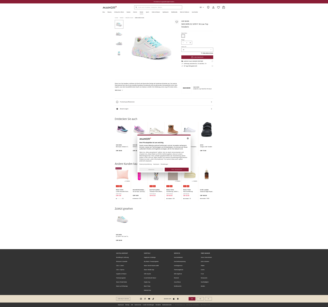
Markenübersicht (166, 304)
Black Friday (147, 286)
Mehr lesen (118, 90)
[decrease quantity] (183, 43)
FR (200, 298)
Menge (182, 39)
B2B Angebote (178, 273)
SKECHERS (196, 87)
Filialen (202, 265)
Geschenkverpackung (180, 261)
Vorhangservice (178, 265)
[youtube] (149, 298)
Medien (203, 286)
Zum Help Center (123, 298)
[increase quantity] (190, 43)
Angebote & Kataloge (150, 257)
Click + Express (120, 269)
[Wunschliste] (177, 22)
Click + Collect (120, 265)
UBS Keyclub (147, 273)
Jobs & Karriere (205, 261)
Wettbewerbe (177, 286)
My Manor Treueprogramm (151, 261)
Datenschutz (137, 304)
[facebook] (145, 298)
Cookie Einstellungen (148, 304)
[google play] (178, 298)
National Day (147, 290)
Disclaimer (158, 304)
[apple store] (173, 298)
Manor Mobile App (149, 269)
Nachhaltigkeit (205, 282)
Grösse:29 (183, 46)
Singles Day (147, 282)
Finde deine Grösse (208, 53)
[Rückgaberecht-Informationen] (212, 66)
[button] (104, 12)
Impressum (121, 304)
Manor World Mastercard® (151, 265)
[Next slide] (207, 139)
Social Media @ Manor (150, 278)
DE (201, 7)
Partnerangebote (178, 269)
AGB (132, 304)
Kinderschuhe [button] (129, 17)
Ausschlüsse (177, 282)
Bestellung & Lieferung (122, 257)
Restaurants (204, 278)
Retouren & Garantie (121, 261)
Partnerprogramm (121, 278)
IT (208, 298)
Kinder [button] (121, 17)
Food (202, 273)
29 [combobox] (183, 49)
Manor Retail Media (121, 282)
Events (202, 269)
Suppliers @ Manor (121, 273)
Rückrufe (176, 278)
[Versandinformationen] (212, 61)
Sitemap (127, 304)
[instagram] (141, 298)
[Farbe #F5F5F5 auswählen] (183, 35)
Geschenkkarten (178, 257)
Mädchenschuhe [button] (139, 17)
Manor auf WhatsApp (122, 286)
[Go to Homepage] (109, 7)
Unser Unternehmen (206, 257)
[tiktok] (153, 298)
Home (116, 17)
